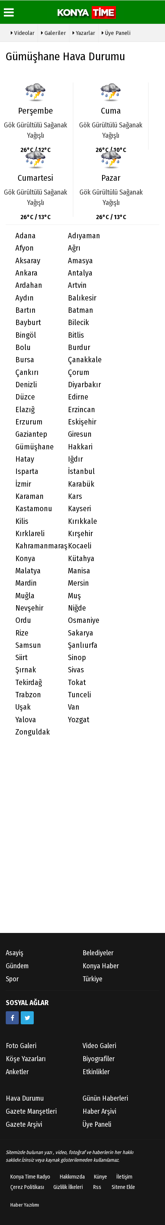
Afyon (24, 248)
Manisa (79, 571)
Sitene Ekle (123, 1187)
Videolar (24, 33)
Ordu (23, 620)
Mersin (78, 583)
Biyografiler (98, 1059)
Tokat (77, 682)
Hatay (24, 459)
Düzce (25, 397)
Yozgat (78, 720)
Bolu (23, 347)
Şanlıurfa (82, 645)
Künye (100, 1177)
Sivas (76, 670)
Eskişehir (82, 422)
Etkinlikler (96, 1072)
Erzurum (29, 422)
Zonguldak (32, 732)
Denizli (26, 384)
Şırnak (25, 670)
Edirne (78, 397)
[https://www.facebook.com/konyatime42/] (12, 1017)
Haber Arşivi (99, 1111)
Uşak (23, 707)
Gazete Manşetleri (31, 1111)
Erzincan (81, 409)
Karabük (81, 484)
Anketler (17, 1072)
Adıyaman (84, 236)
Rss (97, 1187)
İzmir (23, 484)
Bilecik (78, 322)
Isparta (26, 471)
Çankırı (27, 372)
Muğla (25, 596)
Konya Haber (100, 966)
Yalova (25, 720)
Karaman (29, 496)
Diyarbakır (84, 384)
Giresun (80, 434)
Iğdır (75, 459)
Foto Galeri (21, 1046)
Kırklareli (30, 533)
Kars (75, 496)
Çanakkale (85, 360)
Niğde (77, 608)
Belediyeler (98, 953)
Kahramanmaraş (36, 546)
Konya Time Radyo (30, 1177)
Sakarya (80, 633)
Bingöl (25, 335)
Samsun (28, 645)
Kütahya (81, 558)
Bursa (24, 360)
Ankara (26, 273)
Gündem (17, 966)
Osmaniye (83, 620)
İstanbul (81, 471)
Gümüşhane (34, 447)
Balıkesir (82, 298)
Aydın (24, 298)
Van (73, 707)
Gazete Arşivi (24, 1124)
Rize (21, 633)
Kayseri (79, 508)
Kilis (21, 521)
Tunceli (79, 695)
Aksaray (27, 261)
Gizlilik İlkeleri (68, 1187)
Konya (25, 558)
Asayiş (14, 953)
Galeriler (54, 33)
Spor (12, 979)
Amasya (80, 261)
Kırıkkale (82, 521)
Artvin (77, 285)
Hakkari (80, 447)
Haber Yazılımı (24, 1205)
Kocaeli (79, 546)
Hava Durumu (25, 1098)
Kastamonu (33, 508)
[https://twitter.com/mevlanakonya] (27, 1017)
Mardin (26, 583)
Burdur (79, 347)
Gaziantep (31, 434)
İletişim (124, 1177)
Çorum (78, 372)
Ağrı (74, 248)
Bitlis (76, 335)
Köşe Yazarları (26, 1059)
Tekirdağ (28, 682)
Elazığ (25, 409)
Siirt (21, 657)
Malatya (28, 571)
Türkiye (92, 979)
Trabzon (28, 695)
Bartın (25, 310)
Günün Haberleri (105, 1098)
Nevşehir (29, 608)
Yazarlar (84, 33)
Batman (80, 310)
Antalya (80, 273)
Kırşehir (80, 533)
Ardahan (28, 285)
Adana (25, 236)
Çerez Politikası (27, 1187)
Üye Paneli (117, 33)
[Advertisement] (82, 842)
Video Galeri (99, 1046)
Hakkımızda (72, 1177)
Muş (74, 596)
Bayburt (28, 322)
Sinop (77, 657)
